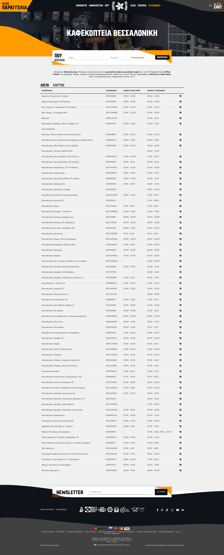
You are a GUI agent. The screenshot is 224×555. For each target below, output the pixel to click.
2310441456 (111, 311)
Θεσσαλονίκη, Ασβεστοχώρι (53, 173)
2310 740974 (111, 168)
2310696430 (111, 415)
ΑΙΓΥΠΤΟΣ (113, 540)
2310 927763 (111, 393)
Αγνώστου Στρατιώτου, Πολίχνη (55, 96)
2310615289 (111, 102)
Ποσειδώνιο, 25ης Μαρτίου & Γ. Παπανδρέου (60, 460)
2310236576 (111, 190)
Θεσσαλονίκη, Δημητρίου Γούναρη (56, 190)
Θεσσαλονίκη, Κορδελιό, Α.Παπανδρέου (58, 272)
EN (210, 6)
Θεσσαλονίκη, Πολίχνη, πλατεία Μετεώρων (59, 366)
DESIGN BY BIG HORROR (155, 545)
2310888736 (111, 283)
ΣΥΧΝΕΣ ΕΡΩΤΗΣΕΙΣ (74, 532)
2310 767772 (111, 272)
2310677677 (111, 465)
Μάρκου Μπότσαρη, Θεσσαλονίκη (56, 432)
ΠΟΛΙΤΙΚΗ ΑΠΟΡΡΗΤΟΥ (107, 532)
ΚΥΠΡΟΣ (96, 538)
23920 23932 (112, 344)
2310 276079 (111, 206)
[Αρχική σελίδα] (120, 6)
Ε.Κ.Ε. (178, 532)
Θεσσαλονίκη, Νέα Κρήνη (52, 311)
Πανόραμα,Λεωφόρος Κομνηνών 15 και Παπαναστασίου (65, 454)
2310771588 (111, 217)
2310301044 (111, 146)
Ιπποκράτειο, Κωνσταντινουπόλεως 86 (58, 421)
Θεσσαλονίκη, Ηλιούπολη (52, 234)
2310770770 (111, 228)
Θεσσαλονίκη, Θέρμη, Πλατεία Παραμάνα (59, 239)
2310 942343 (111, 261)
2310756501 (111, 267)
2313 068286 (111, 113)
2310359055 (111, 173)
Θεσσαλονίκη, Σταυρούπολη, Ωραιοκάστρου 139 (61, 377)
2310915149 (111, 432)
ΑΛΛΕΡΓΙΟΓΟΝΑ (48, 532)
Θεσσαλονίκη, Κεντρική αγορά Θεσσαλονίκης (60, 267)
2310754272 (111, 250)
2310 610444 (111, 382)
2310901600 (111, 338)
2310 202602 (111, 256)
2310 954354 (111, 107)
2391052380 (111, 278)
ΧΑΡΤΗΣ (59, 85)
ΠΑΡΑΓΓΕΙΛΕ (162, 57)
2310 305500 (111, 404)
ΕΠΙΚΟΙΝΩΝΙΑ (61, 509)
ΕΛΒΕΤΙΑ (95, 540)
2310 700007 (111, 223)
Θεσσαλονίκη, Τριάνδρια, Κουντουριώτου (59, 393)
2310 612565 (111, 366)
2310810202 (111, 179)
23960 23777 (111, 118)
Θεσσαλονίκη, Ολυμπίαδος (53, 327)
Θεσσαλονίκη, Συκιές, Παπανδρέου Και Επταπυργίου (63, 388)
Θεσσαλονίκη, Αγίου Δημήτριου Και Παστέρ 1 (60, 157)
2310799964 (111, 371)
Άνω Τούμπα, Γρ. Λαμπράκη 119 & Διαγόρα (59, 107)
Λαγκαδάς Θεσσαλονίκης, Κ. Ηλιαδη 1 (57, 426)
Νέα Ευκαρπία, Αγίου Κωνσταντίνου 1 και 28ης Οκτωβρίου (66, 443)
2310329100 (111, 305)
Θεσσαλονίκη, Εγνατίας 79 (53, 201)
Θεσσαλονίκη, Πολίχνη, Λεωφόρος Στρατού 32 (61, 360)
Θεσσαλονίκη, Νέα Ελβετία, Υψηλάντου (58, 305)
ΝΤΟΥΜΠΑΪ (126, 538)
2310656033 (111, 437)
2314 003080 (111, 195)
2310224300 (111, 157)
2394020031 (111, 426)
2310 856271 (111, 421)
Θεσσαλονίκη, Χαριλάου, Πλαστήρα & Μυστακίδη (62, 410)
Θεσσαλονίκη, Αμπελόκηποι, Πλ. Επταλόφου (60, 168)
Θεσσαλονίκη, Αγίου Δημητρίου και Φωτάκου (60, 162)
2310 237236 (111, 294)
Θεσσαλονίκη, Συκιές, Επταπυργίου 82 (58, 382)
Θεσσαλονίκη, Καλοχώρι (52, 250)
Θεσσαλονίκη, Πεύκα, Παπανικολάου (57, 349)
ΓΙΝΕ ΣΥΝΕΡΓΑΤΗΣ (47, 509)
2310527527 (111, 124)
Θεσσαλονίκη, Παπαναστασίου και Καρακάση (60, 333)
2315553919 (111, 333)
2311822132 (110, 443)
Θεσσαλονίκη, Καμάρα (51, 256)
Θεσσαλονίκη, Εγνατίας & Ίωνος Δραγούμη (59, 195)
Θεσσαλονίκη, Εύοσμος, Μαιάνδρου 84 (58, 228)
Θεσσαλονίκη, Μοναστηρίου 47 (55, 300)
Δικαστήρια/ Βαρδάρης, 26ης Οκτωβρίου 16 (60, 124)
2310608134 (111, 96)
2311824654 (111, 377)
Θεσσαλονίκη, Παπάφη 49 (52, 338)
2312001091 (111, 201)
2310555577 (111, 300)
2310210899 (111, 162)
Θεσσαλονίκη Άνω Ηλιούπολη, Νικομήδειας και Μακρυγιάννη (67, 140)
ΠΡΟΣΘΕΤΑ (60, 532)
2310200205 (111, 327)
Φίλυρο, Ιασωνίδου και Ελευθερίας (56, 465)
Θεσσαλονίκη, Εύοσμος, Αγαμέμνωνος (57, 217)
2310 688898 (111, 212)
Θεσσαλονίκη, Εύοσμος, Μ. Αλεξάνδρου (58, 223)
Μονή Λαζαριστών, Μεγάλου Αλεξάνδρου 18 (60, 437)
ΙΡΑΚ (108, 542)
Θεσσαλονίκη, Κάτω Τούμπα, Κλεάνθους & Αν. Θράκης (64, 261)
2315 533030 (111, 410)
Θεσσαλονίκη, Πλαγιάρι (51, 355)
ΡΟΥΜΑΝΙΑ (104, 540)
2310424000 (111, 245)
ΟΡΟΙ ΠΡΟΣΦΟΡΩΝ (166, 532)
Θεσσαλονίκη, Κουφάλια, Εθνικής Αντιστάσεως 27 (62, 278)
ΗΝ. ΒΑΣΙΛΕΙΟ (105, 538)
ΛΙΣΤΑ (45, 85)
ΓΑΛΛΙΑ (114, 542)
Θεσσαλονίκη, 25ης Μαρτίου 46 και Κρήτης (60, 146)
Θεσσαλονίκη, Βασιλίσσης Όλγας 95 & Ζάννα (60, 179)
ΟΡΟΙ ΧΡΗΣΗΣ (90, 532)
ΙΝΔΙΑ (129, 540)
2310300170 (111, 184)
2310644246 (111, 360)
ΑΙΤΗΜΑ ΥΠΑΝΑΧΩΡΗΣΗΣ (146, 532)
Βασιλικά (45, 118)
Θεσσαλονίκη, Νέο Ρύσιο (52, 322)
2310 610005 (111, 388)
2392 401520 (111, 355)
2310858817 (111, 135)
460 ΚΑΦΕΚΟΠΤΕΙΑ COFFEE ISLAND (113, 545)
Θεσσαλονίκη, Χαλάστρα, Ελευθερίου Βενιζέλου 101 (63, 399)
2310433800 (111, 471)
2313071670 (111, 460)
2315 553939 (111, 349)
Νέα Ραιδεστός (48, 448)
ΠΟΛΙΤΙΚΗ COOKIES (126, 532)
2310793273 (111, 399)
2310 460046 (111, 448)
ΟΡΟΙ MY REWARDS (112, 533)
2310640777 (111, 140)
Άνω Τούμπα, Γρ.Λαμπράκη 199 (54, 113)
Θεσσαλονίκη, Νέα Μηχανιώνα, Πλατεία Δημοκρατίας (64, 316)
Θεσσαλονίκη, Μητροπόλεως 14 (55, 294)
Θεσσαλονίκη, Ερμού (50, 206)
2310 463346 (111, 239)
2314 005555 (111, 234)
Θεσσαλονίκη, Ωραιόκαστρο (53, 415)
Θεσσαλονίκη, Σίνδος (50, 371)
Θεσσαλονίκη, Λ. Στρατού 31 (53, 283)
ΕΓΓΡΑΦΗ (161, 492)
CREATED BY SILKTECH (175, 545)
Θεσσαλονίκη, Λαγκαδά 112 (53, 289)
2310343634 (111, 454)
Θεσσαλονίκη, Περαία (51, 344)
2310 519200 (111, 289)
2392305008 (111, 322)
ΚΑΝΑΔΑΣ (116, 538)
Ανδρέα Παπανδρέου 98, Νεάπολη (56, 102)
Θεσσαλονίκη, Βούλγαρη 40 (53, 184)
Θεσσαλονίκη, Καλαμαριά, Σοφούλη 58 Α (58, 245)
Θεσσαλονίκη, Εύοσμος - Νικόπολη (56, 212)
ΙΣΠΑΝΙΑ (122, 540)
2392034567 (111, 316)
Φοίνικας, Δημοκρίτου (51, 471)
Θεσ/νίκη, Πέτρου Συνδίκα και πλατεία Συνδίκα (61, 135)
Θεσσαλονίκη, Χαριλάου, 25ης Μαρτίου (58, 404)
